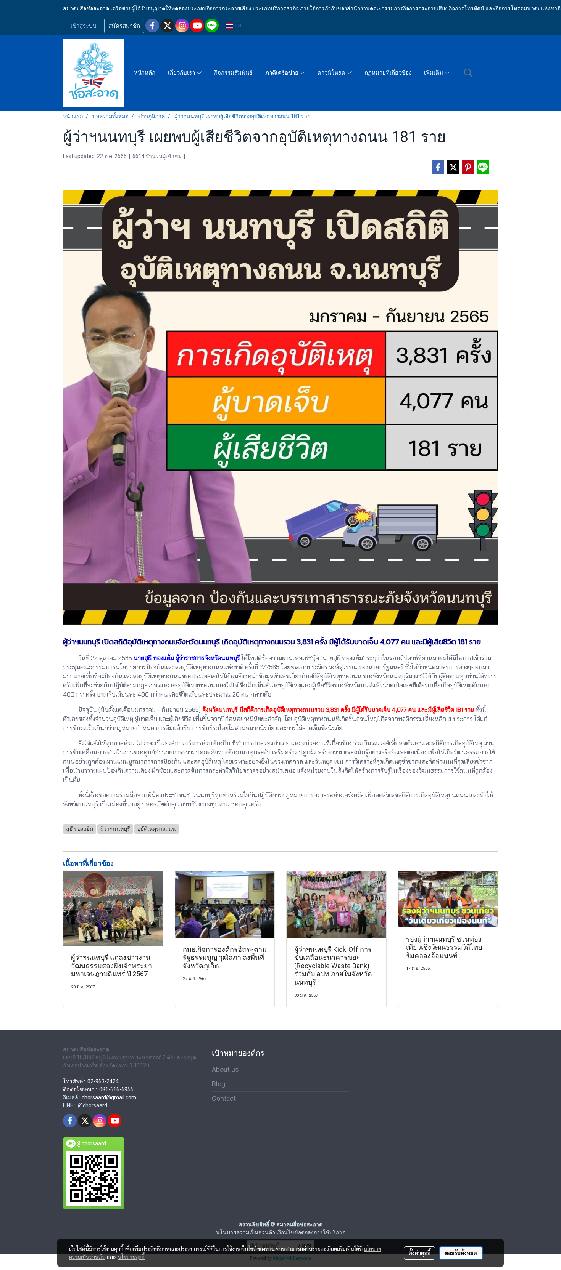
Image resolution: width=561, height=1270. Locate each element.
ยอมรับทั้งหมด (461, 1252)
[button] (468, 73)
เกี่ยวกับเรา (182, 72)
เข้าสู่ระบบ (84, 25)
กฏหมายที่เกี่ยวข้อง (387, 72)
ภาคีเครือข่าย (282, 72)
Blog (218, 1084)
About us (225, 1069)
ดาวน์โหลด (332, 72)
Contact (224, 1098)
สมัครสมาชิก (124, 25)
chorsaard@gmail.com (109, 1097)
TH (237, 26)
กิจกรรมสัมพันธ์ (233, 72)
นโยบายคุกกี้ (131, 1256)
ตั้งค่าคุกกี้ (419, 1252)
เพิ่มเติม (434, 72)
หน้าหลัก (144, 72)
